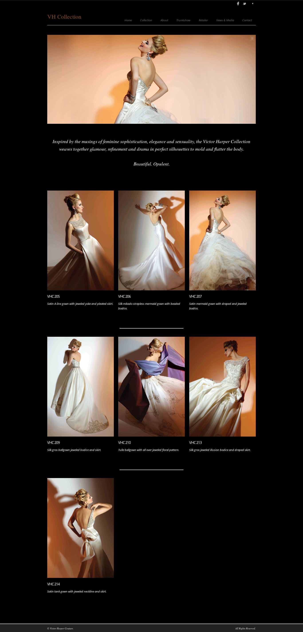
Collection (146, 20)
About (164, 20)
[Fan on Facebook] (238, 3)
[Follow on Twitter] (244, 3)
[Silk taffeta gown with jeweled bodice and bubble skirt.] (222, 387)
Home (128, 20)
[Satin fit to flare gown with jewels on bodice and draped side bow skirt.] (80, 528)
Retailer (203, 20)
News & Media (225, 20)
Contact (247, 20)
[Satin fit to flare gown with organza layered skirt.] (80, 387)
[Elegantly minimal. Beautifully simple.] (222, 240)
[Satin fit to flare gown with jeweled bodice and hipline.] (80, 240)
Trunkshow (183, 20)
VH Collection (64, 16)
